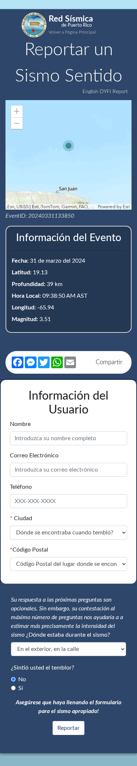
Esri (126, 206)
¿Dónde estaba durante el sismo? (68, 635)
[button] (17, 111)
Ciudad (21, 518)
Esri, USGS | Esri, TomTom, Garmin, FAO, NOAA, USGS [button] (51, 206)
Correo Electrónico (34, 455)
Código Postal (29, 550)
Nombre (20, 424)
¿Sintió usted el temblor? (42, 668)
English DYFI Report (105, 91)
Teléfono (21, 487)
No (22, 679)
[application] (68, 155)
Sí (20, 688)
